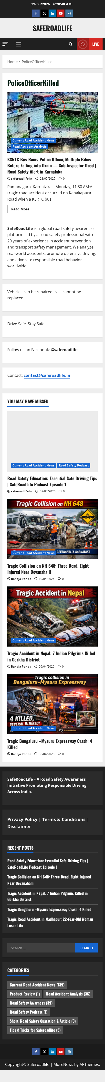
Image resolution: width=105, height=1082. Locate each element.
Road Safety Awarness (31, 1003)
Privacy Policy (22, 819)
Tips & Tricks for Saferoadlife (35, 1030)
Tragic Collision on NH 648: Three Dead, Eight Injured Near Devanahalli (48, 569)
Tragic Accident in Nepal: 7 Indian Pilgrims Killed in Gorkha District (51, 656)
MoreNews (63, 1064)
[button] (5, 44)
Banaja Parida (21, 579)
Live (95, 44)
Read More (22, 209)
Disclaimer (19, 826)
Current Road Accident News (33, 140)
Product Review (25, 994)
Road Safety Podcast (74, 465)
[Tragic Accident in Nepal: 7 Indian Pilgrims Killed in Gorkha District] (52, 616)
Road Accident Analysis (29, 146)
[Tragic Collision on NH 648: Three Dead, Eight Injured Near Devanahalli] (52, 529)
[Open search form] (71, 44)
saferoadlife (53, 28)
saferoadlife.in (21, 178)
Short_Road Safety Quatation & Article (43, 1021)
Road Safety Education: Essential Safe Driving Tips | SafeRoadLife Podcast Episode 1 (52, 481)
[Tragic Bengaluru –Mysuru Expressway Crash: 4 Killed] (52, 704)
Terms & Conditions (63, 819)
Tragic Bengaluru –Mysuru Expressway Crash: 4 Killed (49, 744)
